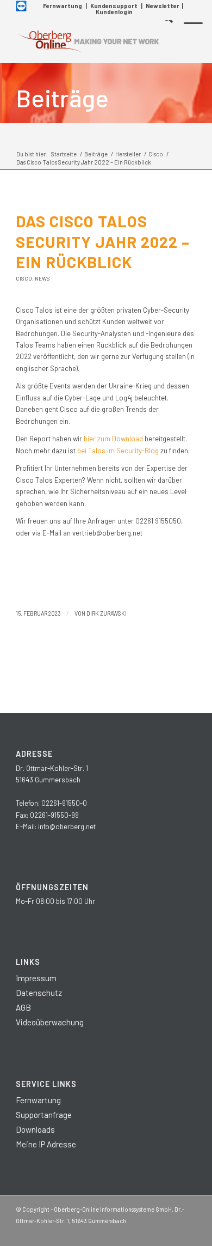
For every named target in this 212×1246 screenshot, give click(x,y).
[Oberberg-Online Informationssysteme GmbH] (88, 41)
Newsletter (162, 5)
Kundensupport (114, 5)
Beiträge (62, 97)
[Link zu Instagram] (139, 1232)
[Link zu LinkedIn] (155, 1232)
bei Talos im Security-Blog (118, 450)
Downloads (35, 1129)
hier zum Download (113, 438)
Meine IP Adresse (46, 1144)
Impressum (36, 978)
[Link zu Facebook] (123, 1232)
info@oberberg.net (67, 826)
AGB (23, 1007)
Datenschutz (39, 993)
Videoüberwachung (50, 1022)
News (42, 278)
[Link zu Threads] (172, 1232)
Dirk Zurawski (106, 613)
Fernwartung (62, 5)
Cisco (24, 278)
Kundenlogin (114, 11)
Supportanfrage (44, 1115)
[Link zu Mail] (188, 1232)
